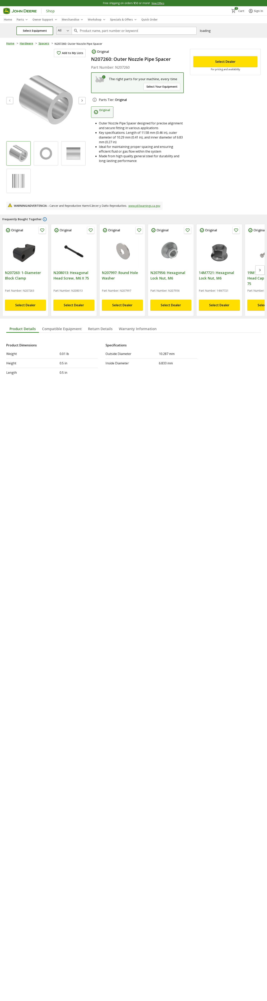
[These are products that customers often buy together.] (45, 219)
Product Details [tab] (22, 328)
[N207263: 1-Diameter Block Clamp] (25, 251)
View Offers (157, 3)
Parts (20, 19)
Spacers (44, 43)
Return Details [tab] (100, 328)
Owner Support (42, 19)
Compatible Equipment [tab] (62, 328)
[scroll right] (260, 270)
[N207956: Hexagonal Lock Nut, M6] (171, 251)
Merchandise (70, 19)
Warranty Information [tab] (138, 328)
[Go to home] (20, 11)
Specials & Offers (121, 19)
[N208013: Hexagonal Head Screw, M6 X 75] (74, 251)
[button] (34, 30)
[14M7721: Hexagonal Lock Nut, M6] (219, 251)
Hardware (26, 43)
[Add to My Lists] (42, 230)
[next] (82, 100)
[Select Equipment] (101, 79)
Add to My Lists (72, 53)
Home (10, 43)
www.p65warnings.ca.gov (144, 206)
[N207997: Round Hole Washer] (122, 251)
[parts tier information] (94, 99)
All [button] (59, 30)
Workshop (94, 19)
